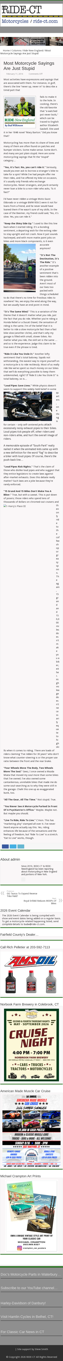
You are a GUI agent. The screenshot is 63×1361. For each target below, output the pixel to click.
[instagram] (39, 1353)
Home (6, 50)
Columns (16, 50)
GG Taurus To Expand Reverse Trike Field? (22, 893)
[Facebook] (27, 1353)
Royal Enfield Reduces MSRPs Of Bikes (40, 901)
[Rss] (24, 1353)
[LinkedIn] (33, 1353)
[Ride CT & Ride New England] (31, 14)
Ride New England (33, 50)
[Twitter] (30, 1353)
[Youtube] (36, 1353)
